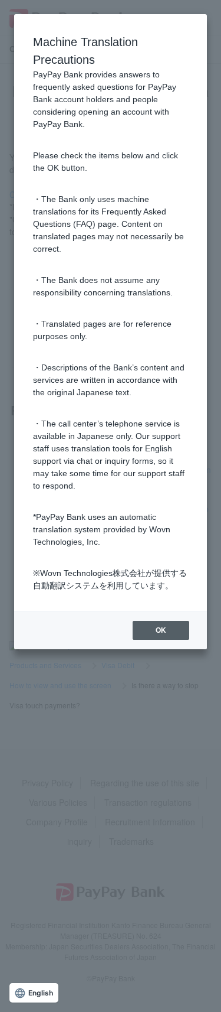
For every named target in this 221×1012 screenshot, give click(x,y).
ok (161, 630)
